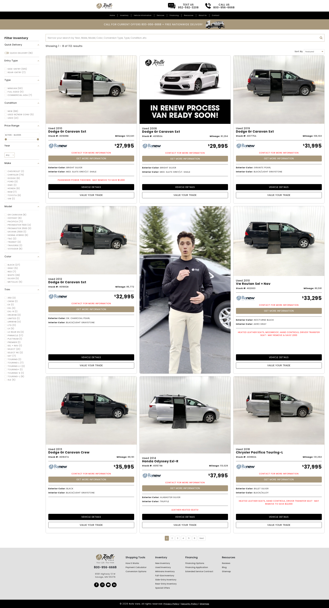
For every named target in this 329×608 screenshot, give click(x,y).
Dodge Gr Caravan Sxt (67, 131)
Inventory (124, 15)
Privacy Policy (171, 603)
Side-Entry (17, 69)
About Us (203, 15)
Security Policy (189, 603)
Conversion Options (136, 571)
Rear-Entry (17, 72)
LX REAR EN (16, 332)
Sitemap (226, 571)
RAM (12, 192)
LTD (12, 325)
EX (11, 304)
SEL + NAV (15, 345)
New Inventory (162, 563)
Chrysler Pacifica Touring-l (259, 452)
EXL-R (13, 311)
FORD (13, 181)
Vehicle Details (91, 187)
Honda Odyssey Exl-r (160, 461)
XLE (12, 379)
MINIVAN (15, 88)
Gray (13, 268)
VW (11, 198)
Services (160, 15)
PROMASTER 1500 (19, 225)
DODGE (14, 178)
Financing (174, 15)
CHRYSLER (16, 174)
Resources (188, 15)
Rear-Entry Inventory (166, 583)
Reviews (226, 563)
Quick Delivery (21, 53)
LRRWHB (14, 321)
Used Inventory (163, 567)
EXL (11, 308)
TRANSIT (14, 242)
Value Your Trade (91, 195)
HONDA (14, 188)
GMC (12, 185)
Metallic (15, 282)
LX (11, 328)
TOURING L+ (16, 366)
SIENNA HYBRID (18, 235)
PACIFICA (15, 221)
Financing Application (196, 567)
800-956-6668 (105, 567)
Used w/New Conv (21, 114)
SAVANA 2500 (17, 231)
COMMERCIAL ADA (20, 95)
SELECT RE (15, 352)
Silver (13, 278)
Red (12, 271)
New (13, 111)
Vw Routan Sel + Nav (253, 284)
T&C (12, 238)
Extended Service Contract (199, 571)
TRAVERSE (15, 245)
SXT (12, 356)
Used (13, 118)
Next (202, 538)
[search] (321, 37)
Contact (215, 15)
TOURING (14, 359)
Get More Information (91, 158)
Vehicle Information (143, 15)
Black (14, 264)
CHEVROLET (16, 171)
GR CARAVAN (17, 214)
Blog (224, 567)
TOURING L (16, 362)
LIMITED (14, 318)
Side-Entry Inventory (165, 579)
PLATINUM (15, 338)
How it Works (132, 563)
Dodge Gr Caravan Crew (69, 452)
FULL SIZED (16, 91)
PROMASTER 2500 (19, 228)
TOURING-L (16, 376)
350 (12, 297)
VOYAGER (15, 248)
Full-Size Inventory (164, 575)
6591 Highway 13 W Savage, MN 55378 (105, 575)
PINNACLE (15, 335)
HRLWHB (14, 315)
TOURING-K (16, 373)
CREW (13, 301)
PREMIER (14, 342)
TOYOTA (14, 195)
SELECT (14, 349)
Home (112, 15)
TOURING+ (15, 369)
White (14, 275)
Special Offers (162, 587)
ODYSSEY (15, 218)
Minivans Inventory (165, 571)
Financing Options (194, 563)
